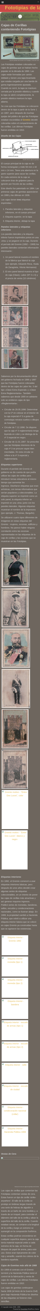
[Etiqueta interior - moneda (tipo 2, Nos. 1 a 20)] (15, 987)
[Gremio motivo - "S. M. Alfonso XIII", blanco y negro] (16, 688)
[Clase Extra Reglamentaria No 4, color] (15, 316)
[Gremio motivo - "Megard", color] (15, 567)
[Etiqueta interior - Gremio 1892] (15, 945)
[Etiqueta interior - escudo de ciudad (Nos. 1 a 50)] (15, 1093)
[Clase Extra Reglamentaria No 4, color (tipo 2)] (15, 358)
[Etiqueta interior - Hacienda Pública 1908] (15, 1136)
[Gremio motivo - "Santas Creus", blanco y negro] (14, 769)
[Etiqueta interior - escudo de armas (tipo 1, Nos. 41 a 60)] (15, 1030)
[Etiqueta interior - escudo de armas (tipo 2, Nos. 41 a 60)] (15, 1051)
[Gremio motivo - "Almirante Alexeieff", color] (16, 648)
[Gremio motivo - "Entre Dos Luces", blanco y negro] (14, 850)
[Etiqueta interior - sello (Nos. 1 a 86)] (15, 1072)
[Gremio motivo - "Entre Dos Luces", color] (15, 809)
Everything (24, 1309)
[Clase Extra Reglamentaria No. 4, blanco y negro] (15, 337)
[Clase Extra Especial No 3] (15, 294)
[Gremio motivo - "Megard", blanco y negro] (15, 608)
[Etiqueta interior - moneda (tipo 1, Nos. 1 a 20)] (15, 966)
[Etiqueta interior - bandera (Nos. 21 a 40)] (15, 1009)
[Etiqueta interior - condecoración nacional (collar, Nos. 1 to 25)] (15, 1115)
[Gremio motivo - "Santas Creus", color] (15, 729)
